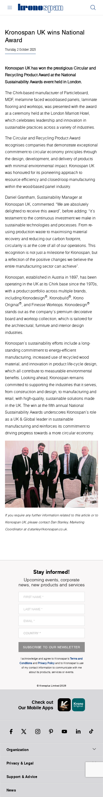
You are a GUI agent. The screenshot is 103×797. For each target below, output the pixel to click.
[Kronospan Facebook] (11, 731)
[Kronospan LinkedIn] (78, 731)
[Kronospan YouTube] (64, 731)
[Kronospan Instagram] (37, 731)
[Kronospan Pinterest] (51, 731)
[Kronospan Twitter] (23, 731)
